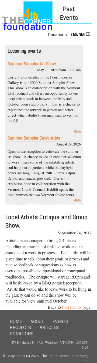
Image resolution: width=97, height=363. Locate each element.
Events (60, 321)
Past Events (71, 307)
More (77, 131)
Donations (21, 333)
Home (16, 321)
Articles (49, 327)
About (37, 321)
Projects (20, 327)
